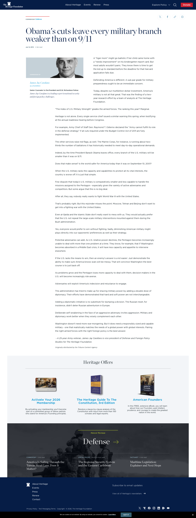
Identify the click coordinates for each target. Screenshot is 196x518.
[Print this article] (182, 17)
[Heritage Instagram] (154, 508)
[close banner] (192, 515)
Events (87, 5)
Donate (187, 5)
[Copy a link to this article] (175, 17)
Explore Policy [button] (159, 5)
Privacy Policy (32, 509)
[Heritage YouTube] (168, 508)
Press (106, 5)
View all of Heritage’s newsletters (127, 494)
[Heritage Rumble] (163, 508)
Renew (97, 5)
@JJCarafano (35, 86)
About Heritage (73, 5)
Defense (39, 19)
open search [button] (174, 4)
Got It (126, 515)
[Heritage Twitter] (140, 508)
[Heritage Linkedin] (158, 508)
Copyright (61, 509)
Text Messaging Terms (47, 509)
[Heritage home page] (28, 484)
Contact (36, 499)
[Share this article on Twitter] (160, 17)
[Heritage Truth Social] (144, 508)
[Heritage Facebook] (149, 508)
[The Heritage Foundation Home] (13, 5)
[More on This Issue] (116, 440)
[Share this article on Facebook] (167, 17)
